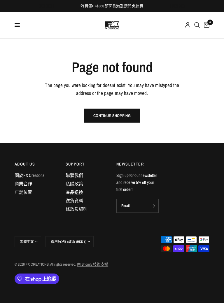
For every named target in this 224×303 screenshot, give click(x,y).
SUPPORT (75, 164)
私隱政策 (74, 184)
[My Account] (187, 25)
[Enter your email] (153, 206)
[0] (205, 25)
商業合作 (23, 184)
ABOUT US (25, 164)
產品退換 (74, 192)
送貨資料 (74, 201)
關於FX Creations (29, 175)
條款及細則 (77, 209)
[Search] (197, 25)
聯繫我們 (74, 175)
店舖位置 (23, 192)
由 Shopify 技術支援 (92, 264)
